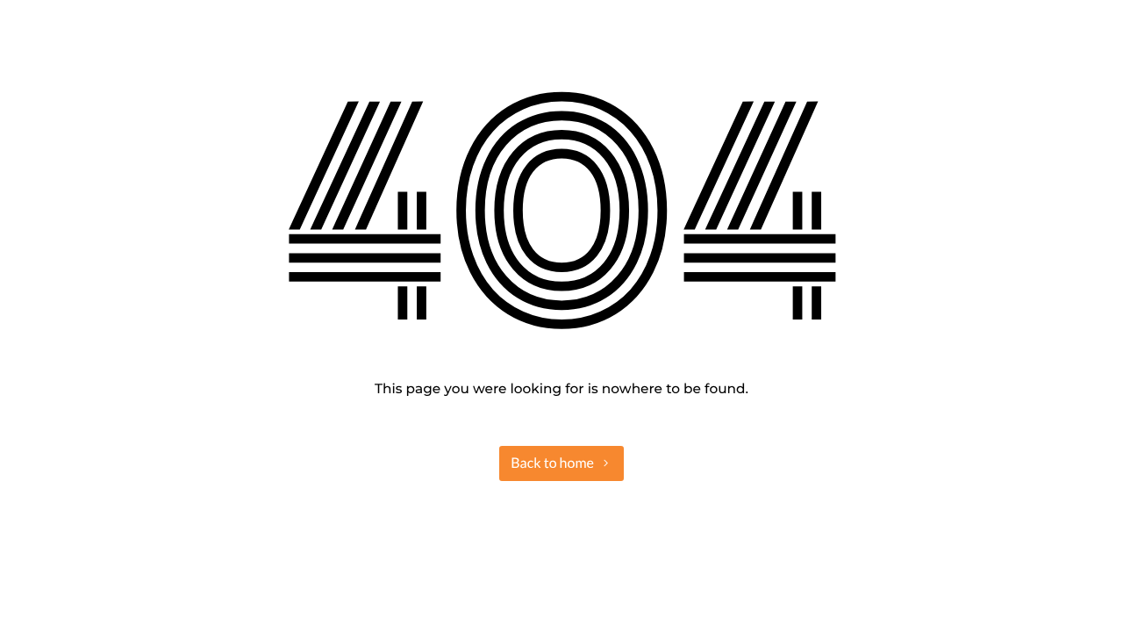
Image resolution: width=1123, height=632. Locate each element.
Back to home (552, 463)
